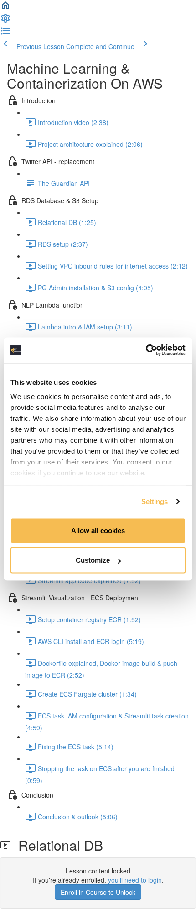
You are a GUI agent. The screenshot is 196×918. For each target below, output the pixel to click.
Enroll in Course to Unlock (98, 892)
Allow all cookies (98, 530)
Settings (154, 501)
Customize (93, 560)
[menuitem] (5, 20)
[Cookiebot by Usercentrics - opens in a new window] (146, 350)
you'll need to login (135, 879)
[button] (5, 8)
